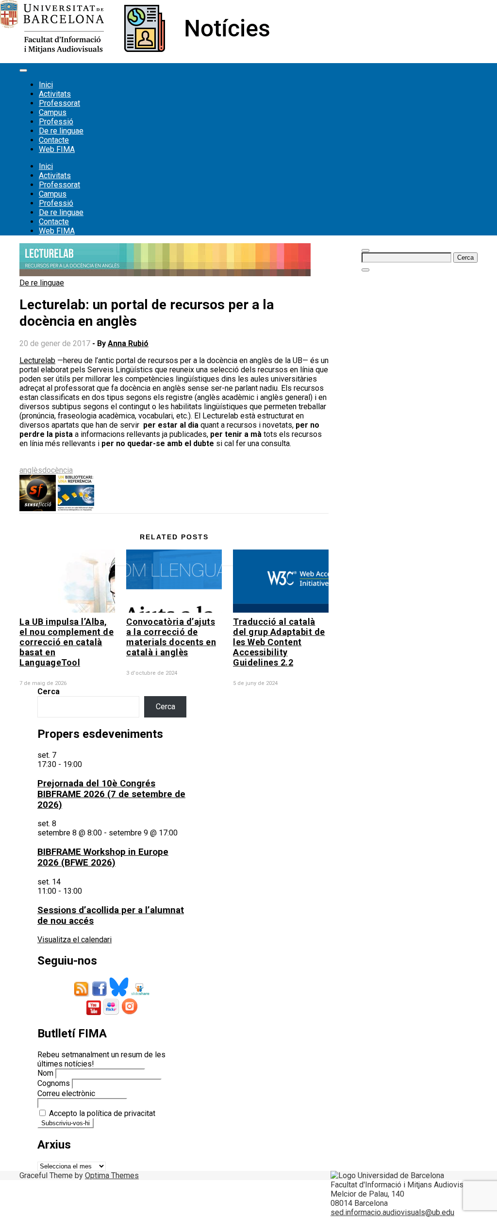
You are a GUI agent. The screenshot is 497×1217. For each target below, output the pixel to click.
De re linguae (61, 130)
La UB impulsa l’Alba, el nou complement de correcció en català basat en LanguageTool (66, 642)
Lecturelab (37, 360)
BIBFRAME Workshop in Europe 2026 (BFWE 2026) (102, 857)
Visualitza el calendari (74, 939)
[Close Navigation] (365, 269)
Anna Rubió (128, 343)
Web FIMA (57, 149)
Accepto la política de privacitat (101, 1113)
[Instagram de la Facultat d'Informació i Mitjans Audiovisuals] (129, 1012)
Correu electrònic (66, 1093)
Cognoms (53, 1083)
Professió (56, 121)
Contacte (54, 140)
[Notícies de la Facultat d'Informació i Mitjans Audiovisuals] (134, 50)
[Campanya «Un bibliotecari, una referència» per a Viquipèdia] (76, 508)
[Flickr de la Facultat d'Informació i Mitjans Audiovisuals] (111, 1012)
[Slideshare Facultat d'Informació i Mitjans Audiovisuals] (140, 994)
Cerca (48, 691)
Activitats (55, 94)
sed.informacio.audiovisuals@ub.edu (392, 1212)
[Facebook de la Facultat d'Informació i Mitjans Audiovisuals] (99, 994)
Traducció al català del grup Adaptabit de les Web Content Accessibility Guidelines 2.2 (279, 642)
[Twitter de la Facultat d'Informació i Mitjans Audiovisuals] (119, 994)
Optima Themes (112, 1175)
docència (57, 470)
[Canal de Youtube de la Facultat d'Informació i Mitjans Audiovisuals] (93, 1012)
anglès (30, 470)
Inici (46, 84)
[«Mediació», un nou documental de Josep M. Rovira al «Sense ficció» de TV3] (37, 508)
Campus (52, 112)
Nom (45, 1073)
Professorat (59, 103)
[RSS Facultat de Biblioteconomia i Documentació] (82, 994)
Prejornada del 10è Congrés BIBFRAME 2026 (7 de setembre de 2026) (111, 794)
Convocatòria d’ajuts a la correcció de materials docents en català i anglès (171, 637)
